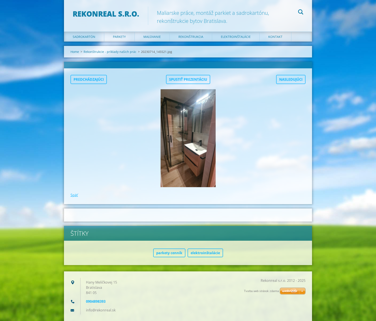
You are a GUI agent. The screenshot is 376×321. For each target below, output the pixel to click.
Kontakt (275, 37)
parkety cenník (169, 252)
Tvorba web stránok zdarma (261, 291)
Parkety (119, 37)
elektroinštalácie (205, 252)
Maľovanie (152, 37)
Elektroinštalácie (236, 37)
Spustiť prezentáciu (188, 79)
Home (74, 52)
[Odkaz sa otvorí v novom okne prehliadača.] (188, 138)
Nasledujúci (290, 79)
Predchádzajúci (89, 79)
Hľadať (300, 13)
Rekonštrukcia (190, 37)
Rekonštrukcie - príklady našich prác (110, 52)
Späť (74, 195)
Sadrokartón (84, 37)
